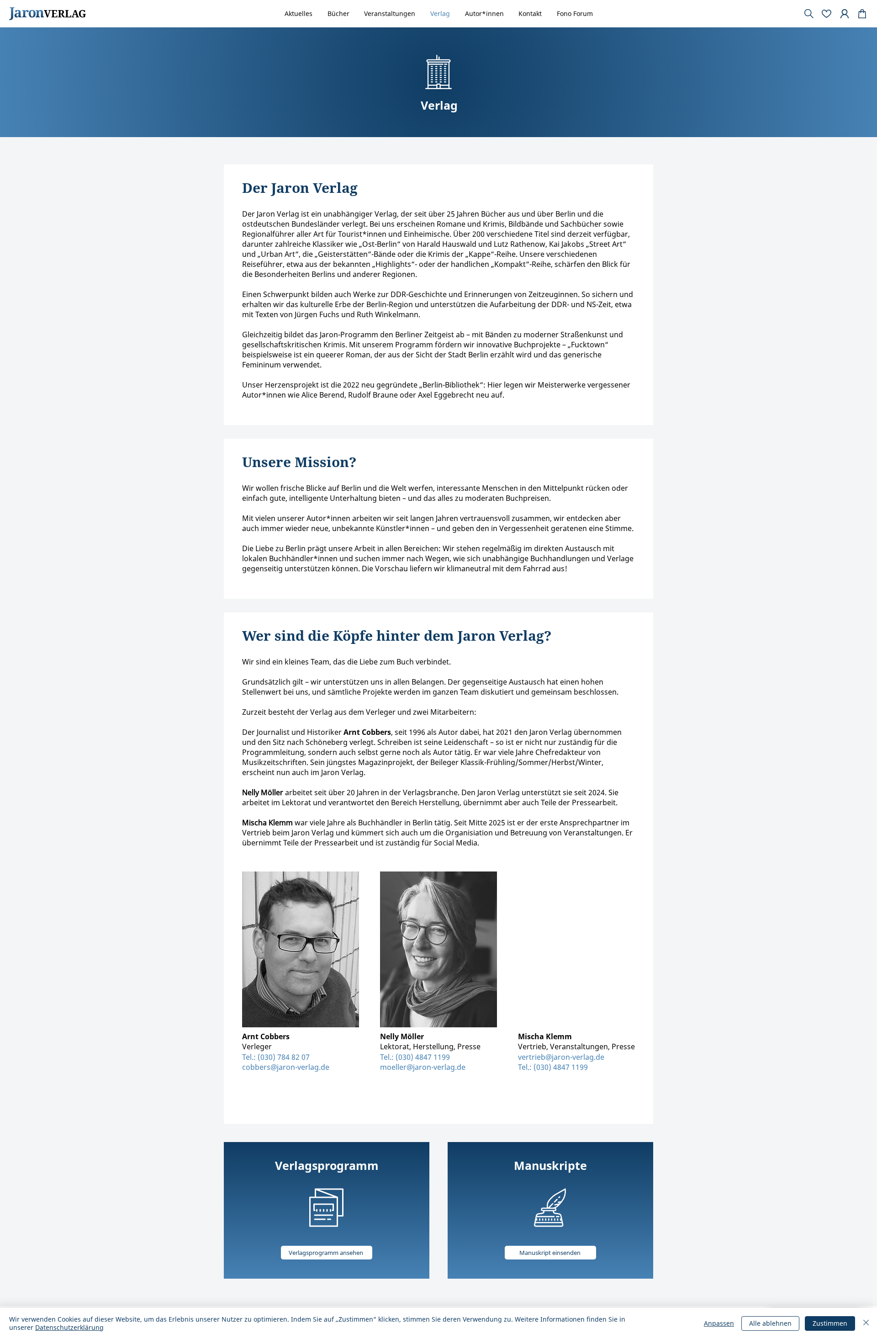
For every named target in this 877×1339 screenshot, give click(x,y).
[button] (611, 620)
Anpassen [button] (719, 1323)
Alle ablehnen (770, 1323)
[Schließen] (866, 1323)
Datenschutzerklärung (69, 1327)
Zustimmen (830, 1323)
